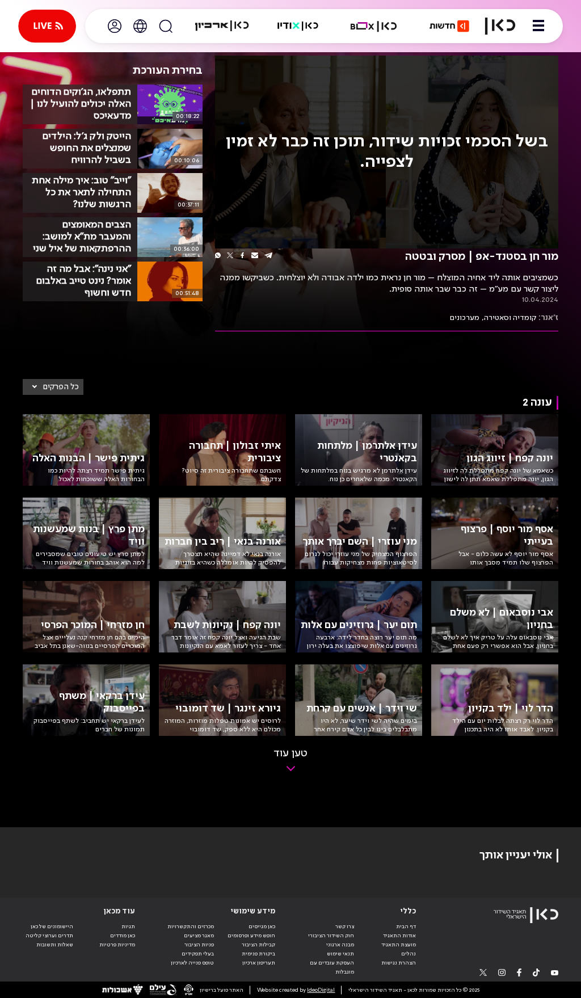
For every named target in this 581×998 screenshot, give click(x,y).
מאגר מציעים (199, 935)
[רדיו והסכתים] (297, 26)
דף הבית (406, 926)
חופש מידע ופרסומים (251, 935)
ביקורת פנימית (258, 954)
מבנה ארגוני (340, 945)
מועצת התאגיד (398, 945)
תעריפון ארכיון (258, 962)
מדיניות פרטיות (117, 945)
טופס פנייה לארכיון (192, 963)
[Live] (47, 26)
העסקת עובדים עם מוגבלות (332, 967)
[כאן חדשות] (449, 26)
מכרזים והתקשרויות (190, 926)
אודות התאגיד (399, 935)
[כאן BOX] (373, 26)
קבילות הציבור (258, 945)
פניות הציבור (199, 945)
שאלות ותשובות (54, 945)
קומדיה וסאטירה (510, 318)
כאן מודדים (122, 935)
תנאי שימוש (340, 954)
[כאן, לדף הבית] (500, 26)
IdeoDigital (321, 990)
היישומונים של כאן (52, 926)
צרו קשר (344, 926)
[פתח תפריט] (538, 26)
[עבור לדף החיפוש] (165, 26)
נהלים (408, 954)
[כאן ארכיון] (221, 26)
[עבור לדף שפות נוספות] (140, 26)
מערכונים (464, 318)
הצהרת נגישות (398, 963)
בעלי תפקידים (198, 954)
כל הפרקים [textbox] (61, 387)
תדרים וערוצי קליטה (49, 935)
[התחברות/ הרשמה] (114, 26)
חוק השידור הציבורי (331, 935)
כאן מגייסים (262, 926)
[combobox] (53, 387)
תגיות (128, 926)
